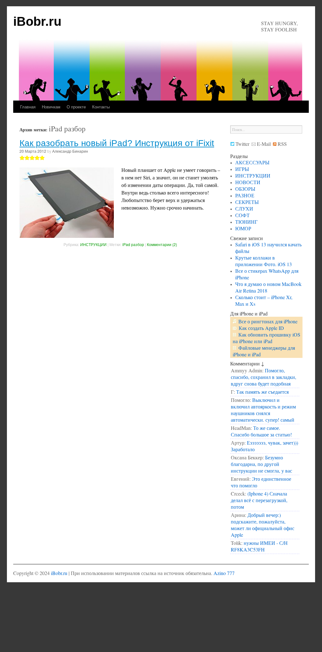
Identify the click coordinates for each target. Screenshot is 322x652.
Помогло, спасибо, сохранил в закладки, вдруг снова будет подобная (263, 377)
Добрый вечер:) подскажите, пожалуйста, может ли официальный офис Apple (262, 525)
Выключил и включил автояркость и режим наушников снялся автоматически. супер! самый (263, 410)
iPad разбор (133, 244)
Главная (28, 107)
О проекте (76, 107)
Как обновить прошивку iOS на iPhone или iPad (266, 337)
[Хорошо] (37, 157)
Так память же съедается (262, 391)
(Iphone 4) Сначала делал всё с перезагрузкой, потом (259, 500)
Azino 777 (224, 573)
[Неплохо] (32, 157)
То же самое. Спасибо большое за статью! (261, 431)
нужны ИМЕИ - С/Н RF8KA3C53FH (259, 546)
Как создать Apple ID (261, 328)
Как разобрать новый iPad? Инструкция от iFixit (116, 143)
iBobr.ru (37, 21)
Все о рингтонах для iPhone (267, 321)
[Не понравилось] (22, 157)
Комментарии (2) (162, 244)
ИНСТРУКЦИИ (93, 244)
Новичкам (51, 107)
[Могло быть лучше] (27, 157)
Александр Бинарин (70, 151)
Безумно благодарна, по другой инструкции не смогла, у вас (261, 464)
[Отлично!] (42, 157)
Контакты (101, 107)
